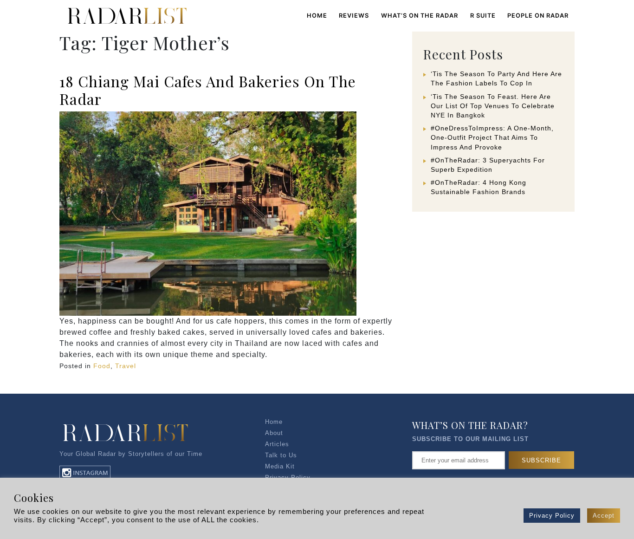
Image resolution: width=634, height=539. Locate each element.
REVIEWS (354, 15)
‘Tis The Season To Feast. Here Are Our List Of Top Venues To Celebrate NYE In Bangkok (493, 106)
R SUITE (483, 15)
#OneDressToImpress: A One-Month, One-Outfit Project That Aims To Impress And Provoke (492, 137)
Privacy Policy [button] (552, 515)
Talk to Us (281, 455)
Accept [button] (604, 515)
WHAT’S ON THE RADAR (419, 15)
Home (317, 15)
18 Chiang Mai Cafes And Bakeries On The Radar (207, 90)
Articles (277, 444)
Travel (125, 366)
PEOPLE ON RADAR (538, 15)
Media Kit (280, 466)
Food (101, 366)
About (274, 432)
